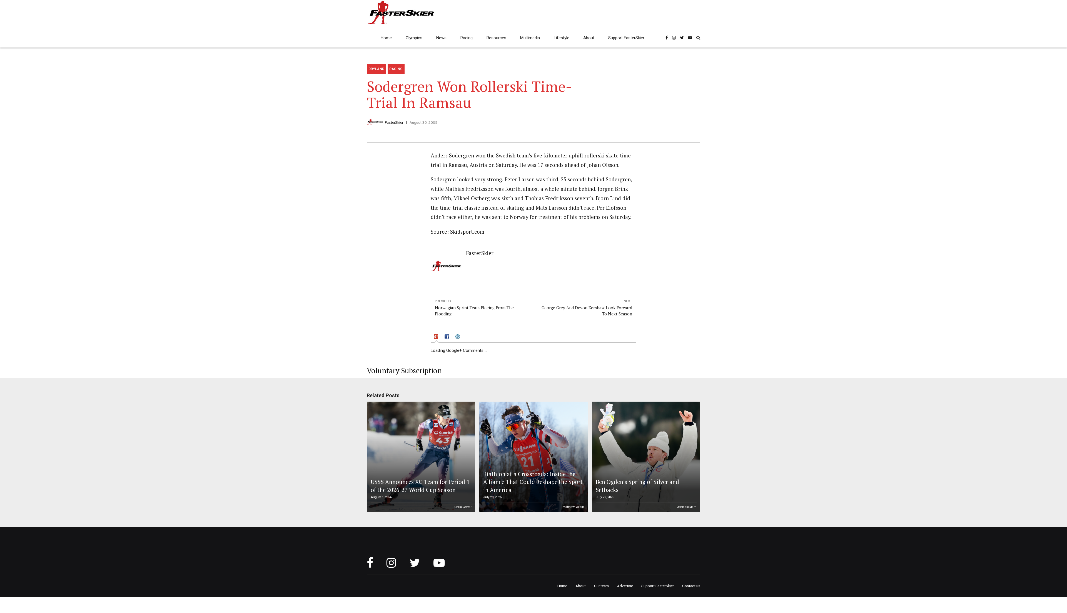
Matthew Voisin (573, 507)
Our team (601, 586)
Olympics (414, 37)
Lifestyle (561, 37)
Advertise (625, 586)
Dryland (376, 69)
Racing (466, 37)
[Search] (698, 38)
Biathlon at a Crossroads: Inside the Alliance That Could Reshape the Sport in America (533, 482)
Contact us (691, 586)
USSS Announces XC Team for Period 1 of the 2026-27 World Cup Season (420, 485)
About (588, 37)
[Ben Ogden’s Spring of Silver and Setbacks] (645, 457)
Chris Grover (463, 507)
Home (386, 37)
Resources (496, 37)
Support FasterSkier (626, 37)
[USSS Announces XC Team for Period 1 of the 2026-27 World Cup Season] (420, 457)
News (441, 37)
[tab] (437, 337)
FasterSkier (394, 122)
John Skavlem (687, 507)
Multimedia (530, 37)
